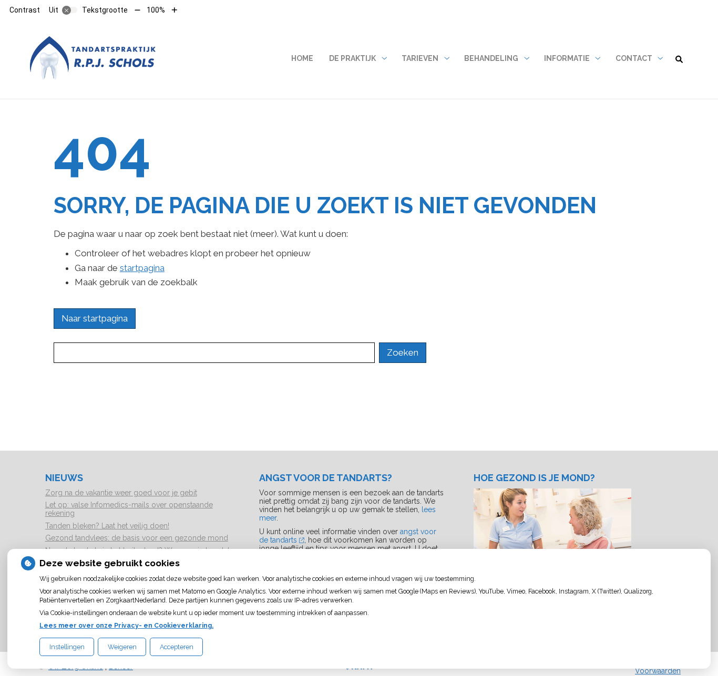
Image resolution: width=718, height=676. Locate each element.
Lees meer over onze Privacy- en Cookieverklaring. (126, 625)
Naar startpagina (94, 318)
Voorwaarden (658, 671)
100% (156, 10)
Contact (634, 58)
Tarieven (420, 58)
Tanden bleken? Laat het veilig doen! (107, 526)
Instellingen (67, 647)
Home (302, 58)
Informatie (567, 58)
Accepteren (176, 647)
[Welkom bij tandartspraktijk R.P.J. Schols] (93, 58)
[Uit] (70, 10)
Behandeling (491, 58)
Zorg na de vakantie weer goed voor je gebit (121, 492)
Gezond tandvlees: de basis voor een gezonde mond (136, 538)
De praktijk (352, 58)
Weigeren (122, 647)
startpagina (142, 268)
